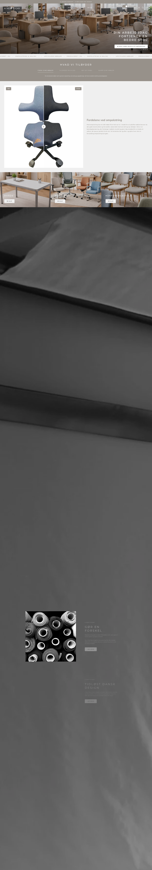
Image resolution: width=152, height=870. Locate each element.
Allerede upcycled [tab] (67, 70)
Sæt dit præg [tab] (86, 70)
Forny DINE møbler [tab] (45, 70)
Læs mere (90, 649)
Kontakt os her (139, 46)
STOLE (62, 7)
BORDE (70, 7)
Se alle (60, 201)
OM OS (89, 7)
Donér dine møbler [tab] (106, 70)
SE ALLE (9, 201)
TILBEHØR (80, 7)
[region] (76, 29)
